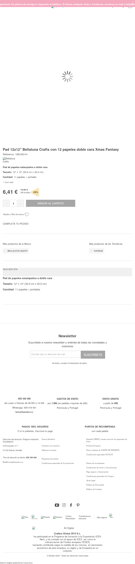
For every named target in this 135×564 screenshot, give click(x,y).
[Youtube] (56, 505)
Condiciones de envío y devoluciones (101, 468)
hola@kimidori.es (15, 462)
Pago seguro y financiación (97, 472)
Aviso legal (90, 480)
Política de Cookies (94, 489)
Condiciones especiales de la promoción (58, 463)
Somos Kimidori (48, 439)
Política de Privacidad (95, 485)
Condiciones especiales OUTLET (99, 454)
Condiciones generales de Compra (100, 476)
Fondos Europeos (93, 446)
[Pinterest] (78, 505)
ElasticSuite (28, 563)
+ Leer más (8, 182)
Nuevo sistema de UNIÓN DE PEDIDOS (102, 450)
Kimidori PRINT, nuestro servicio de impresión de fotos (106, 440)
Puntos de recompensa (95, 463)
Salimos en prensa (49, 450)
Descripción (10, 269)
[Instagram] (64, 505)
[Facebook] (71, 505)
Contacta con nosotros (51, 446)
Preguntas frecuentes (50, 459)
